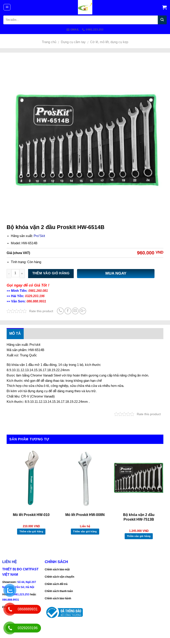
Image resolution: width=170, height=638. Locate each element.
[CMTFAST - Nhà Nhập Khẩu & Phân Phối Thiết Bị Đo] (85, 7)
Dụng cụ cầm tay (73, 42)
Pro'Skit (39, 236)
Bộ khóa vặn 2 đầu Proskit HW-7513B (139, 517)
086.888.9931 (36, 301)
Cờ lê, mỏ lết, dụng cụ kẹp (109, 42)
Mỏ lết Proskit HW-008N (85, 515)
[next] (163, 498)
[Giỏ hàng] (164, 7)
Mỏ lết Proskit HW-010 (31, 515)
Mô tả (15, 333)
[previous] (7, 498)
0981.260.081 (38, 290)
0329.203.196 (34, 296)
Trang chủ (49, 42)
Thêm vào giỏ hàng (51, 273)
